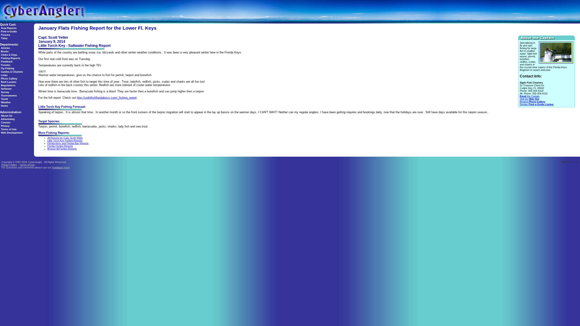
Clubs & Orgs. (9, 54)
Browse (532, 101)
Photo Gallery (9, 78)
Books (5, 51)
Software (6, 88)
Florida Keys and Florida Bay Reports (68, 143)
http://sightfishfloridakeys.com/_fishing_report (107, 97)
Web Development (12, 132)
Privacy (5, 126)
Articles (5, 48)
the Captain (529, 96)
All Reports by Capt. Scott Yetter (65, 138)
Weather (6, 102)
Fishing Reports (10, 58)
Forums (5, 35)
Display (536, 104)
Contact (5, 122)
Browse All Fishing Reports (62, 148)
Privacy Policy (9, 164)
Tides (4, 38)
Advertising (8, 119)
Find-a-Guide (9, 31)
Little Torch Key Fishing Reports (64, 140)
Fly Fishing (7, 68)
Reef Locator (8, 82)
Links (4, 75)
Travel (4, 99)
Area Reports (9, 28)
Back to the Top (570, 162)
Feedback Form (61, 167)
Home (4, 105)
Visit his (529, 99)
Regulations (8, 85)
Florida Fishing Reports (60, 146)
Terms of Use (9, 129)
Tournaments (9, 95)
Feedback (6, 61)
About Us (6, 115)
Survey (5, 92)
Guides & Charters (12, 71)
